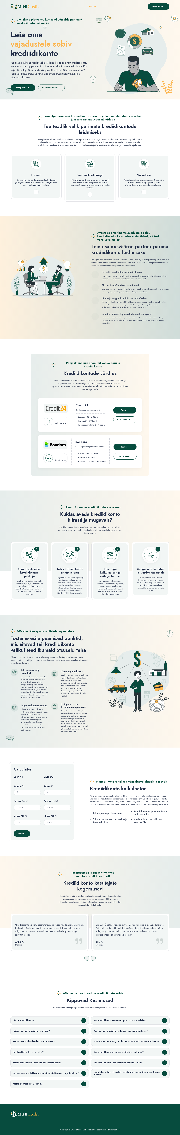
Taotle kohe (157, 6)
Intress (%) (20, 816)
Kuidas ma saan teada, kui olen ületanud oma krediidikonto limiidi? (126, 1041)
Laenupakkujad (22, 87)
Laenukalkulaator (50, 87)
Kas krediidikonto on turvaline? (28, 1052)
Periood (21, 801)
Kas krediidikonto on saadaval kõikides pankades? (119, 1052)
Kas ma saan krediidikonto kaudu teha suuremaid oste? (121, 1031)
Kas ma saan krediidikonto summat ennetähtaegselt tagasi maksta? (46, 1073)
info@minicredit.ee (112, 1130)
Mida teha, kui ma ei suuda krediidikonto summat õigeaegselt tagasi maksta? (127, 1073)
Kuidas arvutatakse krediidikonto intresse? (34, 1041)
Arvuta (21, 833)
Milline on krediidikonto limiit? (27, 1083)
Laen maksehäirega (90, 175)
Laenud (92, 6)
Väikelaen (144, 175)
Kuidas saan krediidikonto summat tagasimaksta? (37, 1062)
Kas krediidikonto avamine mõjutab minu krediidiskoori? (121, 1020)
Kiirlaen (36, 175)
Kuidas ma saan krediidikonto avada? (31, 1031)
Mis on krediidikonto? (23, 1020)
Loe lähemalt (123, 419)
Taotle (123, 410)
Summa (19, 786)
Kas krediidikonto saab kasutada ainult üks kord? (118, 1062)
